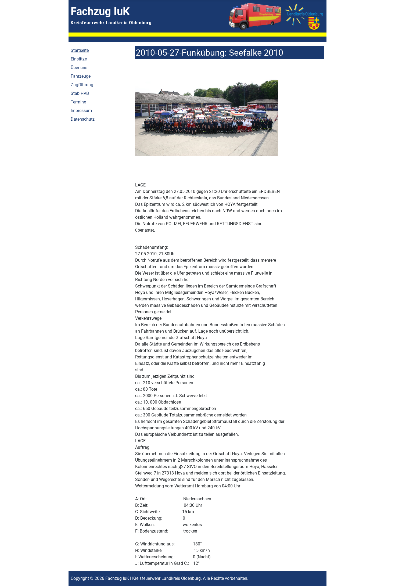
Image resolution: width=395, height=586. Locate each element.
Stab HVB (80, 93)
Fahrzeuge (81, 76)
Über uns (79, 67)
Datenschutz (83, 119)
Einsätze (79, 59)
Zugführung (82, 84)
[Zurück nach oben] (385, 576)
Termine (78, 102)
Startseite (80, 50)
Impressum (81, 110)
